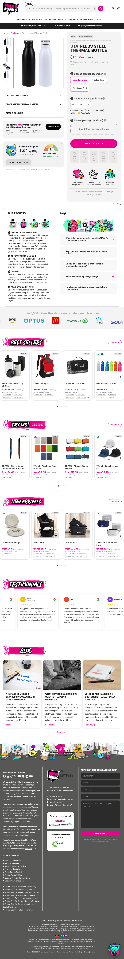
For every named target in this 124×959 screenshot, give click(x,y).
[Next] (120, 377)
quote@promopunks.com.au (92, 26)
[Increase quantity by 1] (88, 104)
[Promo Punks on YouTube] (19, 776)
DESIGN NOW (53, 127)
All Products (23, 19)
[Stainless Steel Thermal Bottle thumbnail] (7, 42)
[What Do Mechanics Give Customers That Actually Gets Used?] (102, 675)
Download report (18, 162)
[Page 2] (59, 406)
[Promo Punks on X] (15, 776)
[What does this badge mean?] (61, 144)
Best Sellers (37, 19)
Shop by (61, 19)
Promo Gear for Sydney (14, 892)
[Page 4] (62, 406)
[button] (93, 63)
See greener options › (51, 156)
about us (28, 849)
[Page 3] (61, 406)
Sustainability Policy (13, 869)
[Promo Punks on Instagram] (7, 776)
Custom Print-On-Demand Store (17, 878)
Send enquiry (101, 833)
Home (5, 33)
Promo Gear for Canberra (15, 904)
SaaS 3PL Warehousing (14, 881)
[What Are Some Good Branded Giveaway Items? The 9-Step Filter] (22, 675)
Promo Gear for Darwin (14, 901)
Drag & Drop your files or (94, 129)
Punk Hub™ (100, 19)
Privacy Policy (104, 841)
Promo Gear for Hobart (14, 910)
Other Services (86, 19)
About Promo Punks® (14, 872)
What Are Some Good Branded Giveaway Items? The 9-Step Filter (20, 697)
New (45, 19)
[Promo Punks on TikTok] (11, 776)
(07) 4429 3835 (63, 26)
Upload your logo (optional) (88, 120)
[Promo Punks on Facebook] (4, 776)
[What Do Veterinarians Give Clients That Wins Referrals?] (62, 675)
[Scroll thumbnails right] (6, 81)
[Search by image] (95, 8)
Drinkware (15, 33)
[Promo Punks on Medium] (31, 776)
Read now (10, 725)
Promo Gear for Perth (13, 898)
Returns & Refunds (12, 863)
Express (52, 19)
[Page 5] (64, 406)
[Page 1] (57, 406)
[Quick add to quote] (27, 398)
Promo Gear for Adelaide (15, 895)
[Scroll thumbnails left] (6, 37)
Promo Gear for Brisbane (15, 887)
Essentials (72, 19)
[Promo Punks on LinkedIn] (26, 776)
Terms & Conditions (13, 860)
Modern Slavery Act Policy (15, 866)
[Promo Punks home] (11, 8)
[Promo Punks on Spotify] (22, 776)
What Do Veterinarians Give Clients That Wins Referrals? (61, 697)
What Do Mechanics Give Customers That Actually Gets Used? (100, 697)
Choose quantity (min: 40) (87, 98)
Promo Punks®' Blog (13, 875)
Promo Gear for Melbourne (15, 889)
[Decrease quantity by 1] (73, 104)
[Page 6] (66, 406)
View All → (114, 342)
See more (62, 732)
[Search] (100, 8)
